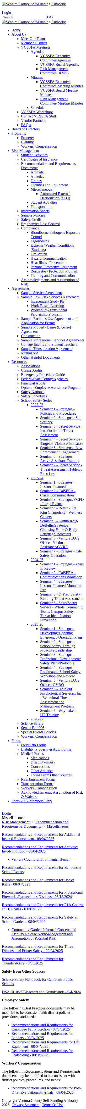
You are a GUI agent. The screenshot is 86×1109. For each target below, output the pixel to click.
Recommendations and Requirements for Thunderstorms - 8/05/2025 (32, 961)
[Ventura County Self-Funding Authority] (34, 4)
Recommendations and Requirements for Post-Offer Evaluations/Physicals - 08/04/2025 (46, 1090)
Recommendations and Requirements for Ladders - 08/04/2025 (42, 1035)
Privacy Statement (25, 1105)
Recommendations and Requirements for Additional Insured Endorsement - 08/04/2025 (41, 836)
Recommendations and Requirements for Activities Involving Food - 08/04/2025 (40, 849)
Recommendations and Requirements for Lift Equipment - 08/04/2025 (45, 1044)
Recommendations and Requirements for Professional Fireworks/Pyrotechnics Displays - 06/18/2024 (42, 894)
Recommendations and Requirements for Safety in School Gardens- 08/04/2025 (40, 919)
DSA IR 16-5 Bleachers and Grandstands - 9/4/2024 (41, 992)
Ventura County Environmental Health (40, 859)
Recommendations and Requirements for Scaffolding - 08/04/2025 (42, 1053)
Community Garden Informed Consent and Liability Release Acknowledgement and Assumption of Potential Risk (43, 934)
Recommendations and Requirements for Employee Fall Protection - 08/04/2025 (42, 1027)
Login (6, 13)
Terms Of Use (52, 1105)
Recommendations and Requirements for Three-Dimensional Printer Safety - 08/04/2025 (38, 948)
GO (50, 17)
